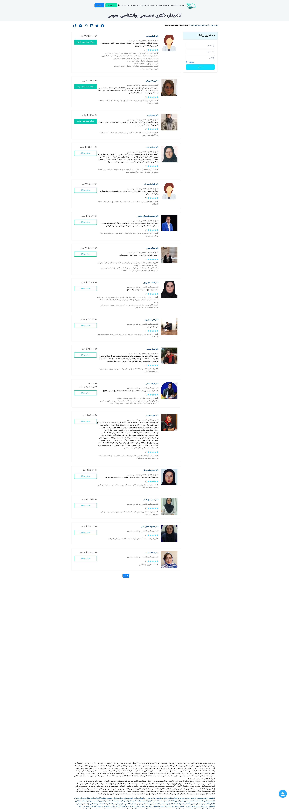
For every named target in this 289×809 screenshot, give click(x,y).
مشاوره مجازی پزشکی (150, 5)
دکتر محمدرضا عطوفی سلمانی (147, 216)
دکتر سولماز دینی (152, 147)
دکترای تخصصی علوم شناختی (164, 801)
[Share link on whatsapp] (86, 26)
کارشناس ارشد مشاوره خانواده (90, 798)
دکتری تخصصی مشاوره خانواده (184, 803)
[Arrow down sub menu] (118, 6)
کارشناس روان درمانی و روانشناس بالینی (182, 798)
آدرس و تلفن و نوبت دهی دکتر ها (199, 25)
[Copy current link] (74, 26)
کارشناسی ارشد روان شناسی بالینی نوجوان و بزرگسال (140, 806)
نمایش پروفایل (85, 153)
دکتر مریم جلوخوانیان (150, 470)
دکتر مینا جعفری (152, 349)
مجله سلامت (173, 5)
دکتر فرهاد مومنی (152, 383)
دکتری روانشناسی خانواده (164, 803)
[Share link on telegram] (80, 26)
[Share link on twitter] (97, 26)
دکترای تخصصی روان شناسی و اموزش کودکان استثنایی (133, 801)
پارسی (124, 5)
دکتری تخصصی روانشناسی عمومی (89, 803)
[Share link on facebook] (102, 26)
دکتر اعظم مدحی (152, 36)
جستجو (182, 5)
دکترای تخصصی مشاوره (109, 798)
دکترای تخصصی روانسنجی (205, 803)
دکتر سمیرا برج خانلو (150, 499)
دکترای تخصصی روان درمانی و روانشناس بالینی (150, 798)
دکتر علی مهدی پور (151, 319)
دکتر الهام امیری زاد (151, 184)
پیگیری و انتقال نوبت (136, 5)
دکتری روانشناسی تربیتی (145, 803)
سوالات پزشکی (162, 5)
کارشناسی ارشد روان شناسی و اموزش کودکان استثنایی (94, 801)
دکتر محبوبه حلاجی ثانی (149, 526)
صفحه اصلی (214, 25)
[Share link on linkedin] (91, 26)
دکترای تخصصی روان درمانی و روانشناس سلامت (119, 803)
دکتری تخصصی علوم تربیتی (185, 801)
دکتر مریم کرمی (152, 115)
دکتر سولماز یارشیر (151, 552)
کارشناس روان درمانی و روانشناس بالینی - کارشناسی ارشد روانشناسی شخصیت (187, 806)
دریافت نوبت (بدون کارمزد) (85, 42)
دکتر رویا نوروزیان (152, 80)
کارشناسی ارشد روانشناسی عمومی (109, 806)
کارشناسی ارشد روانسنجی (206, 798)
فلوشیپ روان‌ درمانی (125, 798)
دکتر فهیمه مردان (152, 415)
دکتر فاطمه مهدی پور (150, 282)
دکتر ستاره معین (152, 248)
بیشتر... (191, 62)
